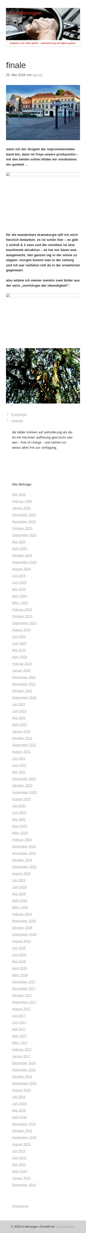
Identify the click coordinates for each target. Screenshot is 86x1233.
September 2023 (24, 623)
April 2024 (19, 596)
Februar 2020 (22, 840)
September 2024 (24, 562)
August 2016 (21, 1090)
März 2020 (20, 833)
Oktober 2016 (22, 1077)
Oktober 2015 (22, 1131)
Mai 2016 (19, 1110)
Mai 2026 (19, 494)
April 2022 (19, 725)
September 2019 (24, 867)
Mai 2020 (19, 819)
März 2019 (20, 907)
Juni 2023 (19, 643)
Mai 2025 (19, 542)
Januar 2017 (21, 1056)
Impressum (20, 1206)
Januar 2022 (21, 731)
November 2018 (24, 921)
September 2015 (24, 1137)
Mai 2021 (19, 772)
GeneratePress (65, 1226)
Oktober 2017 (22, 995)
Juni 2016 (19, 1104)
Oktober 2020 (22, 785)
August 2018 (21, 941)
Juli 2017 (18, 1016)
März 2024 (20, 603)
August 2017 (21, 1009)
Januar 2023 (21, 670)
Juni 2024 (19, 582)
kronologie (19, 414)
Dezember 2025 (24, 515)
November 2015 (24, 1124)
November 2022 (24, 684)
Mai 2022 (19, 718)
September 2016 (24, 1083)
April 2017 (19, 1036)
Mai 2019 (19, 894)
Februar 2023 (22, 664)
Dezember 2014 (24, 1185)
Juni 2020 (19, 813)
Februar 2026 (22, 501)
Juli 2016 (18, 1097)
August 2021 (21, 752)
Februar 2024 (22, 610)
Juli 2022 (18, 704)
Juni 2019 (19, 887)
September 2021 (24, 745)
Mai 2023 (19, 650)
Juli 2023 (18, 637)
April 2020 (19, 826)
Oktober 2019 (22, 860)
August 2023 (21, 630)
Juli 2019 (18, 880)
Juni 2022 (19, 711)
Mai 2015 (19, 1165)
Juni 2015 (19, 1158)
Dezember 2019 (24, 846)
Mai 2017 (19, 1029)
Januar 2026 (21, 508)
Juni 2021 (19, 765)
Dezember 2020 (24, 779)
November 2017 (24, 989)
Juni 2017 (19, 1022)
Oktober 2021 (22, 738)
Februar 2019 (22, 914)
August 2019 (21, 873)
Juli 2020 (18, 806)
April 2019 (19, 901)
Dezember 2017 (24, 982)
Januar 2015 (21, 1178)
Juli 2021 (18, 758)
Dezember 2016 (24, 1063)
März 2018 (20, 975)
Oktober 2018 (22, 928)
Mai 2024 (19, 589)
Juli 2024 (18, 576)
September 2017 (24, 1002)
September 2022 (24, 698)
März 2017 (20, 1043)
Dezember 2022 (24, 677)
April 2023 (19, 657)
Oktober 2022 (22, 691)
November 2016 (24, 1070)
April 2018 (19, 968)
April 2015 (19, 1171)
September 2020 (24, 792)
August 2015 (21, 1144)
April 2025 (19, 549)
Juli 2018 (18, 948)
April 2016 (19, 1117)
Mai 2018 (19, 961)
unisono (17, 421)
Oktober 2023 (22, 616)
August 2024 (21, 569)
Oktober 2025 (22, 528)
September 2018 (24, 934)
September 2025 (24, 535)
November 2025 (24, 522)
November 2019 (24, 853)
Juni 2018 (19, 955)
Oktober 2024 (22, 555)
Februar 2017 (22, 1049)
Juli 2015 (18, 1151)
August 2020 (21, 799)
